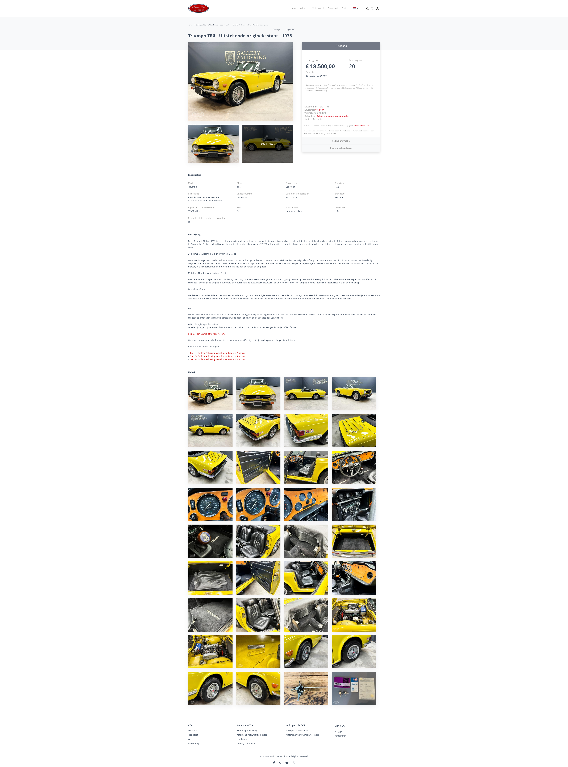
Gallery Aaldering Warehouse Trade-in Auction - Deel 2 (217, 25)
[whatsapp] (280, 763)
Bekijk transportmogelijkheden (333, 116)
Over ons (192, 730)
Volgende (289, 29)
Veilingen (304, 8)
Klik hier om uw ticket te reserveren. (206, 333)
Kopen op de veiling (247, 730)
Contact (345, 8)
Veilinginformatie (341, 140)
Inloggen (339, 731)
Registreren (340, 735)
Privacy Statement (246, 743)
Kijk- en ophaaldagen (341, 148)
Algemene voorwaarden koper (252, 734)
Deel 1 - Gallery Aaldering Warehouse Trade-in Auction (217, 353)
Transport (333, 8)
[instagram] (294, 763)
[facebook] (274, 763)
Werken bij (193, 743)
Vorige (277, 29)
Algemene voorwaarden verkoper (302, 734)
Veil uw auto (319, 8)
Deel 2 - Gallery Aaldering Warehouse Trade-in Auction (217, 356)
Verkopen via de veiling (297, 730)
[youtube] (286, 763)
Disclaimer (242, 739)
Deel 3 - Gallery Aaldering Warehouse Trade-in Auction (217, 359)
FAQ (190, 739)
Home (294, 8)
